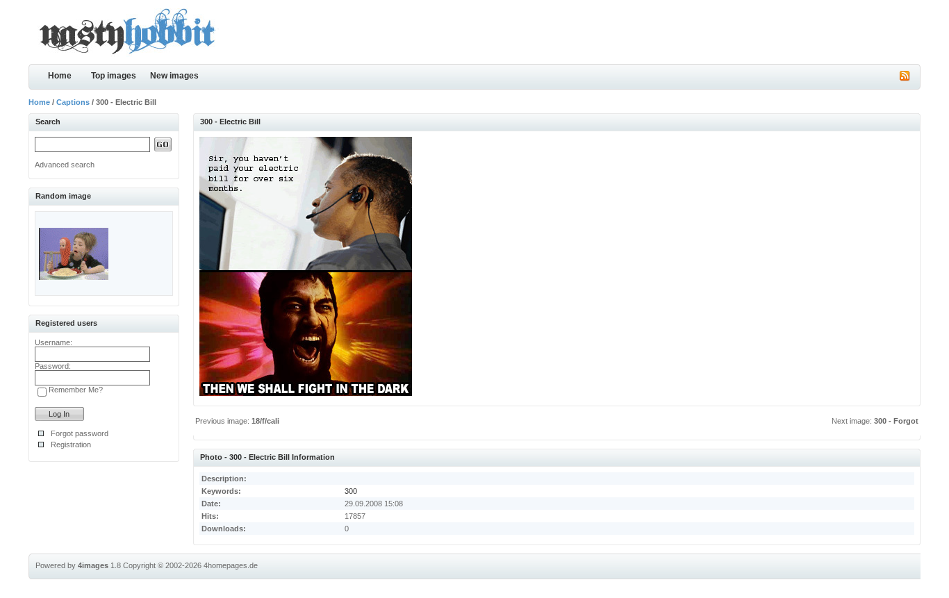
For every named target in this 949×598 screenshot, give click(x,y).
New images (174, 76)
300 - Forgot (896, 421)
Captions (73, 102)
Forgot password (79, 433)
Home (60, 76)
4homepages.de (231, 565)
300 (351, 491)
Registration (71, 444)
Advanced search (64, 164)
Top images (113, 76)
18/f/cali (265, 421)
